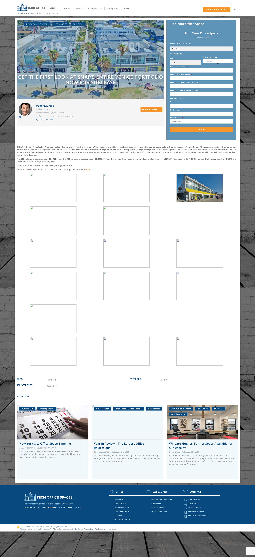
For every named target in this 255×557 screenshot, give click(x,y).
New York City (121, 508)
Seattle (118, 516)
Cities (67, 8)
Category (163, 380)
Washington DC (122, 519)
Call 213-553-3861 (46, 119)
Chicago (118, 500)
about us (192, 504)
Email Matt (151, 109)
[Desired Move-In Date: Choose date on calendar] (218, 64)
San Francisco (121, 512)
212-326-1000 (194, 508)
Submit (201, 129)
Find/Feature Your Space (217, 9)
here (88, 169)
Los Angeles (61, 24)
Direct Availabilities (161, 500)
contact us (194, 500)
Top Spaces (112, 8)
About (79, 8)
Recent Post (52, 386)
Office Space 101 (94, 8)
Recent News (157, 508)
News (126, 8)
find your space (196, 512)
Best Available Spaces (37, 24)
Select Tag (51, 380)
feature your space (197, 516)
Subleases (78, 24)
